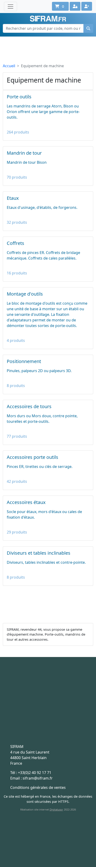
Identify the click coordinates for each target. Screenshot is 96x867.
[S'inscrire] (86, 6)
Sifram (48, 19)
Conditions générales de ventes (38, 787)
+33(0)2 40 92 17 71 (34, 772)
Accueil (9, 65)
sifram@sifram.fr (38, 778)
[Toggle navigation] (10, 6)
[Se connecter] (75, 6)
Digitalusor (56, 809)
